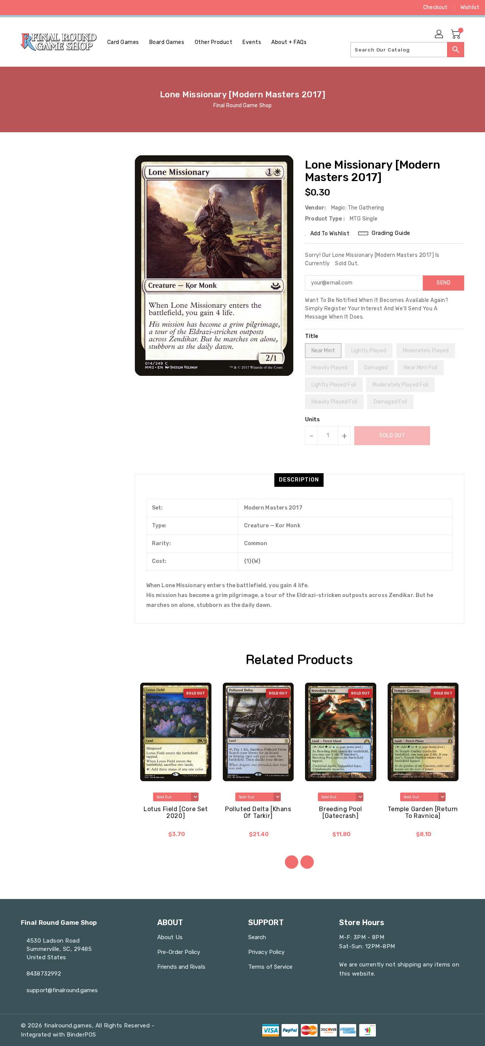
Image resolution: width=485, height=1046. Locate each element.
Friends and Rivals (181, 966)
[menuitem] (123, 42)
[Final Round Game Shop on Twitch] (69, 7)
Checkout (435, 7)
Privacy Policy (266, 952)
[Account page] (439, 34)
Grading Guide (391, 233)
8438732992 (44, 973)
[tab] (299, 480)
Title (312, 336)
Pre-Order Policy (178, 952)
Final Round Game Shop (242, 105)
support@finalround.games (62, 990)
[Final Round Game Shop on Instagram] (41, 7)
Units (312, 419)
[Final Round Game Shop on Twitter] (26, 7)
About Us (170, 937)
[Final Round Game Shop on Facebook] (12, 7)
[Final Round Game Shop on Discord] (55, 7)
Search (257, 937)
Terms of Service (270, 966)
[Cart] (456, 34)
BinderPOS (81, 1034)
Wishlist (469, 7)
